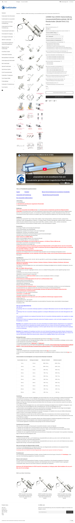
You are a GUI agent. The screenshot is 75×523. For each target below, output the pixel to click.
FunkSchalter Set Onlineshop (13, 520)
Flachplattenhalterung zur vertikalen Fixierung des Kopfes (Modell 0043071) (59, 47)
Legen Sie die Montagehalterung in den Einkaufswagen (54, 42)
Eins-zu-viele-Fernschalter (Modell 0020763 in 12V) (55, 70)
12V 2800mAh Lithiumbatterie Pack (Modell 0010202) (55, 56)
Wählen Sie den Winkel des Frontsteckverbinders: (54, 38)
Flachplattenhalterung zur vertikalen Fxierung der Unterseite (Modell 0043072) (59, 48)
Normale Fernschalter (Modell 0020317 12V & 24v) (55, 67)
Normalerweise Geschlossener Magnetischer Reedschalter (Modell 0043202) (59, 52)
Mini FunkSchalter (5, 63)
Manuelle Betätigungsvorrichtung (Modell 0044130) (55, 80)
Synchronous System (6, 69)
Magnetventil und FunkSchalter (5, 48)
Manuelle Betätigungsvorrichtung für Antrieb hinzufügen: (55, 79)
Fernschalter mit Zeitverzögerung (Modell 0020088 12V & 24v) (57, 71)
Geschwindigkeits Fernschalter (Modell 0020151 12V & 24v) (56, 73)
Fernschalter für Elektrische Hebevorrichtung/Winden (7, 43)
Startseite (4, 13)
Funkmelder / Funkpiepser (7, 75)
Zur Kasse (71, 1)
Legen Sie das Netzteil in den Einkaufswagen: (53, 61)
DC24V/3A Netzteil (50, 62)
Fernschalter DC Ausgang (8, 33)
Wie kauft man (4, 510)
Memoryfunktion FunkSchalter (8, 57)
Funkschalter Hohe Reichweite (8, 16)
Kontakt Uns (4, 509)
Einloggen (18, 1)
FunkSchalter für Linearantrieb (8, 18)
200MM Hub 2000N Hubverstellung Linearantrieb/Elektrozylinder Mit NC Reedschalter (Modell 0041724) (64, 495)
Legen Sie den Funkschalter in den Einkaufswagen (54, 66)
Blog (2, 513)
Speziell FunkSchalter (8, 66)
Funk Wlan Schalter (6, 51)
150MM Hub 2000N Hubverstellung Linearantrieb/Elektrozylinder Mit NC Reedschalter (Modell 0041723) (45, 495)
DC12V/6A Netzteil (50, 64)
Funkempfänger (8, 81)
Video (3, 514)
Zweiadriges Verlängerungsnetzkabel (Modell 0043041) (56, 76)
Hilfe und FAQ (4, 511)
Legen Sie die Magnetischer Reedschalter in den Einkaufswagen (56, 51)
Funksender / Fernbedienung (8, 84)
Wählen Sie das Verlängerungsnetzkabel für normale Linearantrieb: (56, 75)
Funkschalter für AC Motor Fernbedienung (8, 27)
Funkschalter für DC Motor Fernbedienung (8, 22)
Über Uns (3, 507)
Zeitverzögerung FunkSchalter (8, 60)
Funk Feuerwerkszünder (7, 72)
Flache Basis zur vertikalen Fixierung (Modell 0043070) (56, 46)
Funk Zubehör (8, 87)
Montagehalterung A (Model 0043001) (53, 43)
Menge (47, 86)
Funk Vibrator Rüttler (6, 78)
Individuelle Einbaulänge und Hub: (51, 82)
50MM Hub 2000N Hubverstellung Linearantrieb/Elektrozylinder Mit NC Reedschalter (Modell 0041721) (25, 495)
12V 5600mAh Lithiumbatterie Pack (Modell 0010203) (55, 57)
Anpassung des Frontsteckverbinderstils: (52, 34)
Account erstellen (24, 1)
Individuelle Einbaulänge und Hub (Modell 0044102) (55, 84)
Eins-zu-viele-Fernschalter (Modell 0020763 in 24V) (55, 69)
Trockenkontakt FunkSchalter (8, 30)
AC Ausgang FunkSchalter (8, 36)
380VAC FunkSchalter (8, 39)
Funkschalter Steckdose (7, 54)
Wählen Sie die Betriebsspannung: (51, 27)
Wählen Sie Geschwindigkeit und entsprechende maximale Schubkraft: (57, 30)
